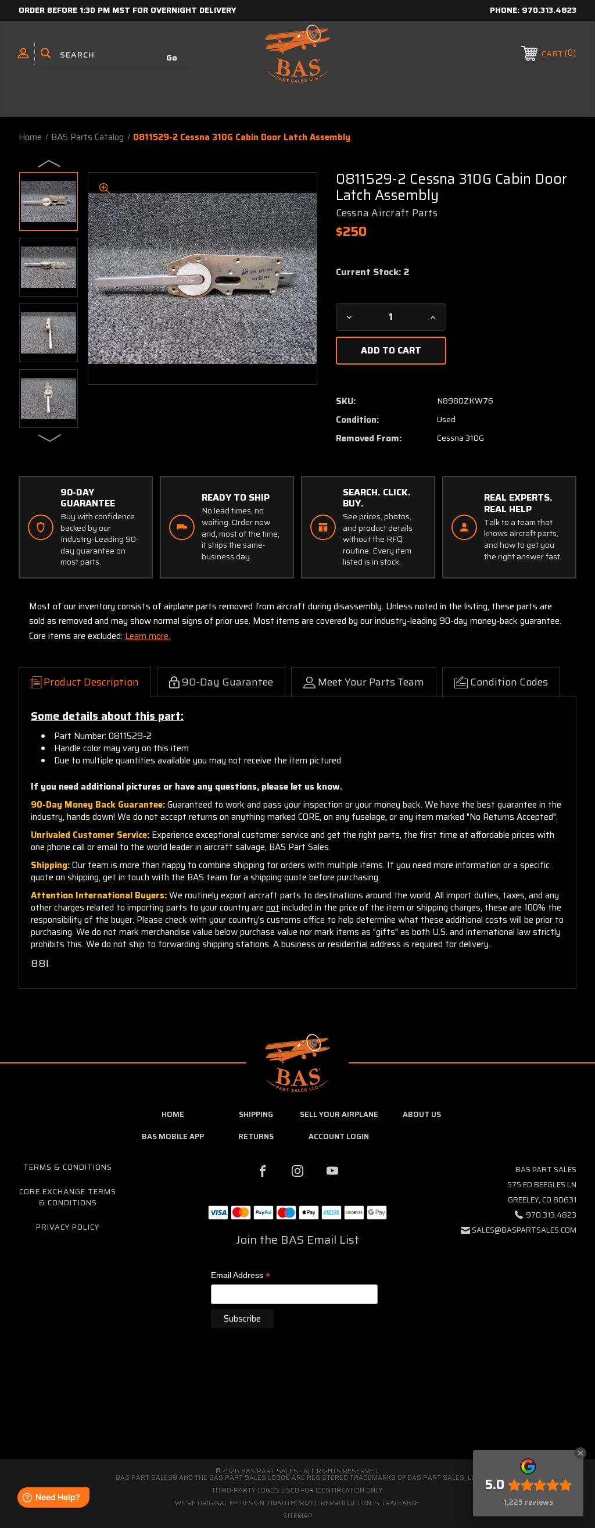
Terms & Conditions (67, 1167)
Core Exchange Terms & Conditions (67, 1197)
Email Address (240, 1276)
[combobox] (115, 55)
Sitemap (298, 1516)
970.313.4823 (549, 9)
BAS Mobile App (173, 1136)
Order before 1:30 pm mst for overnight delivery (127, 9)
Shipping (256, 1114)
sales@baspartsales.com (524, 1230)
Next (50, 437)
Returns (256, 1136)
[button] (297, 1410)
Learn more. (147, 636)
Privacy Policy (67, 1227)
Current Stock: (372, 272)
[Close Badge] (580, 1453)
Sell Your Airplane (339, 1114)
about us (422, 1114)
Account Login (339, 1136)
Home (173, 1114)
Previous (50, 163)
